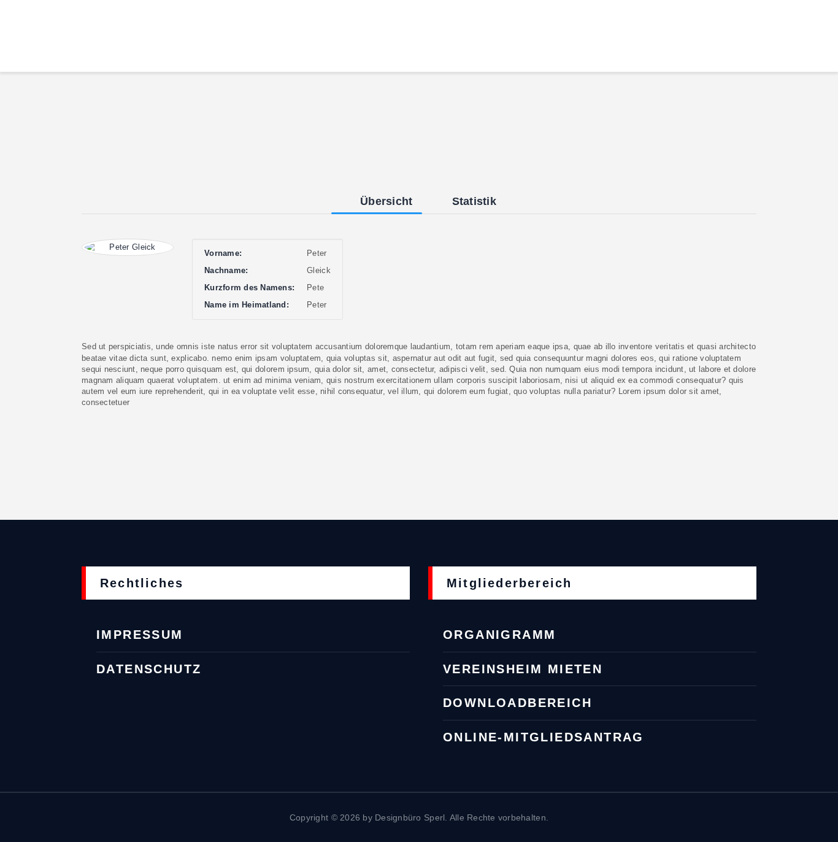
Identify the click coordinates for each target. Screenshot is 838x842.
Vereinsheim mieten (522, 669)
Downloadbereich (517, 702)
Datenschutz (148, 669)
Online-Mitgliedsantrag (543, 737)
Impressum (139, 634)
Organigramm (499, 634)
